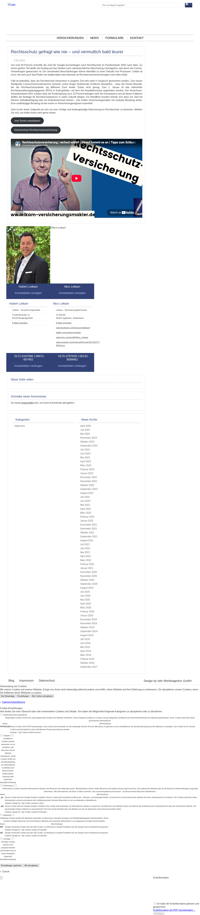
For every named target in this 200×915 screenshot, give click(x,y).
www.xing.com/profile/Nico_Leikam (72, 337)
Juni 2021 (85, 548)
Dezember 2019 (88, 619)
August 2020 (86, 588)
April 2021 (85, 556)
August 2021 (86, 540)
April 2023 (85, 461)
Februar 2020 (87, 611)
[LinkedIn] (191, 20)
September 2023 (89, 445)
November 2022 (88, 481)
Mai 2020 (85, 599)
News (94, 37)
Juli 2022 (85, 497)
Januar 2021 (86, 568)
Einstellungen (23, 696)
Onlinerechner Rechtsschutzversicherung (35, 130)
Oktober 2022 (87, 485)
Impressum (26, 680)
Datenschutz (47, 680)
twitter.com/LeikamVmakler (68, 332)
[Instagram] (191, 17)
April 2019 (85, 651)
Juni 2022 (85, 501)
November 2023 (88, 438)
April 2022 (85, 509)
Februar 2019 (87, 659)
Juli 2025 (85, 430)
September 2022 (89, 489)
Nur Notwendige (7, 696)
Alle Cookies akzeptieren (42, 696)
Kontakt (137, 37)
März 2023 (85, 465)
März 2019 (85, 655)
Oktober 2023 (87, 441)
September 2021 (89, 536)
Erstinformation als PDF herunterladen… (174, 910)
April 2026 (85, 426)
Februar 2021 (87, 564)
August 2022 (86, 493)
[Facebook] (191, 14)
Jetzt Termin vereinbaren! (27, 121)
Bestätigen (158, 913)
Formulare (114, 37)
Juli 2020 (85, 592)
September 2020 (89, 584)
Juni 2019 (85, 643)
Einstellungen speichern (11, 865)
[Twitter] (191, 23)
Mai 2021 (85, 552)
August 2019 (86, 635)
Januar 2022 (86, 520)
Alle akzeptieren (31, 865)
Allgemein (19, 426)
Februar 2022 (87, 517)
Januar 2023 (86, 473)
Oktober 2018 (87, 663)
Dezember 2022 (88, 477)
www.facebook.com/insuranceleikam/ (73, 328)
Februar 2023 (87, 469)
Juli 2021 (85, 544)
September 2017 (89, 667)
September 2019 (89, 631)
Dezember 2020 (88, 572)
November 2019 (88, 623)
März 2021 (85, 560)
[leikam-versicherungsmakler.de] (11, 4)
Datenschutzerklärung (13, 702)
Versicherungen (70, 37)
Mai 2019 (85, 647)
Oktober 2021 (87, 532)
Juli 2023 (85, 449)
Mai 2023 (85, 457)
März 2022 (85, 513)
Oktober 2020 (87, 580)
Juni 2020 (85, 595)
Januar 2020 (86, 615)
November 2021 (88, 528)
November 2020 (88, 576)
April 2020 (85, 603)
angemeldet (27, 403)
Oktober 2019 (87, 627)
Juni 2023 (85, 453)
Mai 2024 (85, 434)
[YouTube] (191, 30)
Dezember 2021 (88, 524)
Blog (11, 680)
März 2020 (85, 607)
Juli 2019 (85, 639)
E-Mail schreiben (20, 323)
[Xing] (191, 27)
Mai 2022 (85, 505)
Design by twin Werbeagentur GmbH (168, 680)
